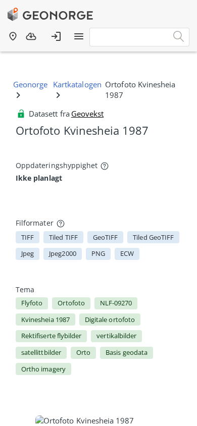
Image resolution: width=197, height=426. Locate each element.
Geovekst (87, 114)
